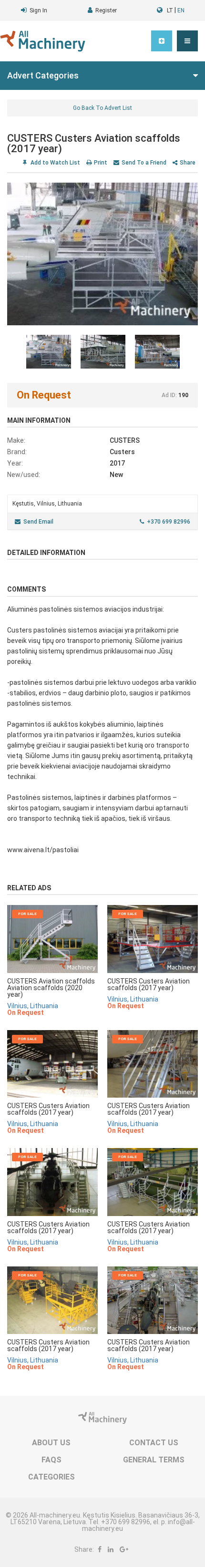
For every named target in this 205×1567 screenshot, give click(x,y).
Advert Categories (43, 75)
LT (170, 10)
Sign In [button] (38, 10)
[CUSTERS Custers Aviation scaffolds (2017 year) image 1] (102, 254)
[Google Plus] (124, 1549)
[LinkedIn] (110, 1549)
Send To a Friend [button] (144, 162)
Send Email (38, 521)
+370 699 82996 (168, 521)
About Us (51, 1442)
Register (106, 10)
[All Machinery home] (42, 41)
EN (180, 10)
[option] (102, 254)
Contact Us (153, 1442)
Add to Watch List (54, 162)
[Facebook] (99, 1549)
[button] (187, 40)
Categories (51, 1476)
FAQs (51, 1459)
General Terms (153, 1459)
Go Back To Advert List (102, 108)
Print (100, 162)
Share (187, 162)
